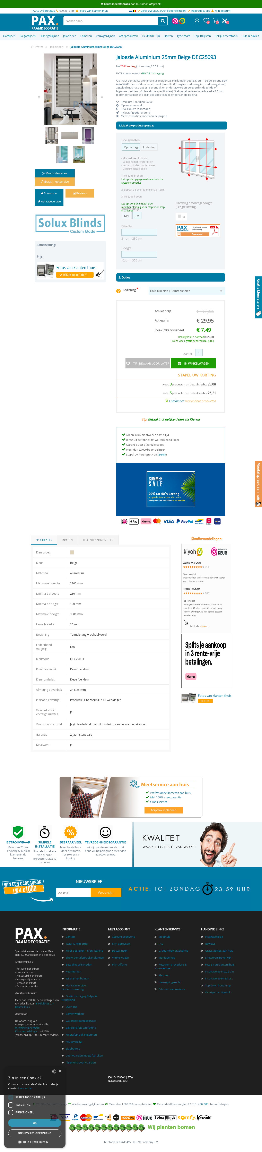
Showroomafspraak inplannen (85, 957)
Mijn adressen (121, 943)
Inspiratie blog (214, 936)
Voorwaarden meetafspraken (84, 1055)
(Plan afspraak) (151, 4)
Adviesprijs (163, 311)
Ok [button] (35, 1123)
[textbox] (111, 21)
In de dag (149, 147)
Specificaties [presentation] (44, 540)
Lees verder (25, 1088)
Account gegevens (123, 936)
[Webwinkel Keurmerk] (175, 23)
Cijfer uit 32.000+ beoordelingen (163, 10)
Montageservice (50, 201)
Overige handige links (218, 992)
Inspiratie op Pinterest (219, 978)
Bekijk (162, 454)
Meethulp (165, 936)
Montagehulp (167, 957)
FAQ (161, 943)
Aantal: (187, 354)
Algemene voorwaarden (81, 1062)
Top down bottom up (218, 985)
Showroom (50, 193)
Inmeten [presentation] (67, 540)
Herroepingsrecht (170, 982)
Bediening (130, 290)
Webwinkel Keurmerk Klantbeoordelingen (27, 1029)
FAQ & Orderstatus (43, 10)
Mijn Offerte (119, 964)
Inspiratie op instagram (219, 971)
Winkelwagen (215, 20)
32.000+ (205, 1104)
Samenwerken (75, 1014)
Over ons (71, 1007)
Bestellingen (120, 950)
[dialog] (35, 1107)
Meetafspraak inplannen (81, 1034)
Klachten (164, 975)
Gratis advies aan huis (219, 950)
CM (137, 216)
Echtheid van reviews (172, 989)
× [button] (59, 1071)
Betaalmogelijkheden (79, 964)
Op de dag (131, 147)
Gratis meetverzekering (173, 950)
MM (126, 216)
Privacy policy (74, 1041)
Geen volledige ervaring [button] (34, 1133)
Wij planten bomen (77, 978)
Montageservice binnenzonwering (74, 987)
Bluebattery (73, 1048)
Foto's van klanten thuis (93, 10)
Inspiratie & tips (200, 10)
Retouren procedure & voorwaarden (170, 966)
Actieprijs (162, 320)
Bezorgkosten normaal (196, 337)
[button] (34, 1142)
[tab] (44, 540)
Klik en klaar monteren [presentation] (98, 540)
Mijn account (222, 10)
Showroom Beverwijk (218, 957)
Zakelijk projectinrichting (81, 1027)
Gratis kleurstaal (56, 173)
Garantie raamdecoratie (81, 1020)
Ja (184, 216)
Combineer (176, 401)
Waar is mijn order (77, 943)
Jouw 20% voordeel (169, 330)
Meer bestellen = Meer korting (84, 950)
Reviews (81, 193)
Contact (70, 936)
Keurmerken (73, 971)
